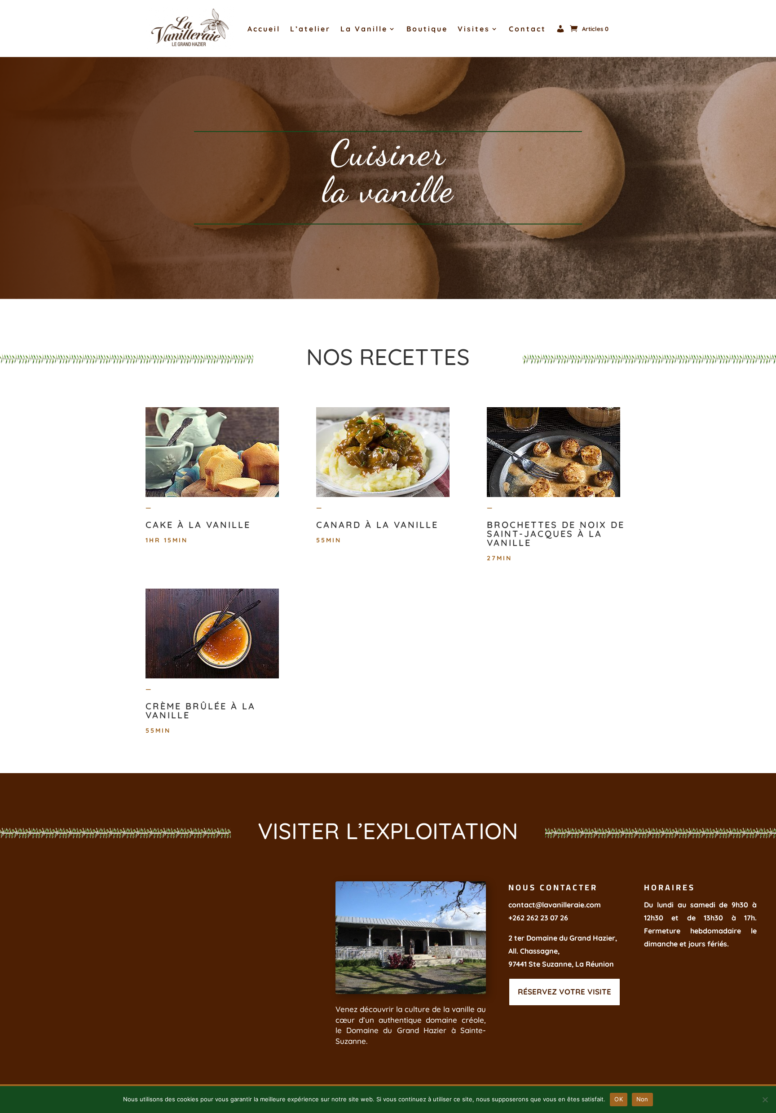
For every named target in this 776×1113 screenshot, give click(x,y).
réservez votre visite (564, 991)
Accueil (263, 28)
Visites (474, 28)
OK (618, 1099)
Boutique (427, 28)
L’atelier (310, 28)
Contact (527, 28)
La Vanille (364, 28)
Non (642, 1099)
